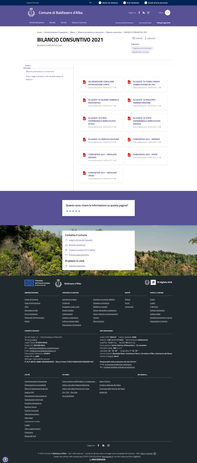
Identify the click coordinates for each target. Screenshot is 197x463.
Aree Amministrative (32, 303)
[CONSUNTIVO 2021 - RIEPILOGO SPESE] (84, 172)
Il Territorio (154, 306)
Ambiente (66, 303)
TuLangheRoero (68, 396)
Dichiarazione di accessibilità (35, 385)
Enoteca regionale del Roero (110, 385)
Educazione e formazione (71, 325)
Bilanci (72, 32)
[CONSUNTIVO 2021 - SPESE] (129, 154)
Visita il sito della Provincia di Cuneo (75, 388)
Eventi (152, 299)
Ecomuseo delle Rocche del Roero (112, 388)
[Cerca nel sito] (167, 12)
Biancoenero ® (107, 456)
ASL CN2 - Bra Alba (69, 392)
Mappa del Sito (30, 436)
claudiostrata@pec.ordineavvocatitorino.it (119, 367)
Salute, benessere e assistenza (104, 310)
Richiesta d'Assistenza (33, 403)
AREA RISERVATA (98, 459)
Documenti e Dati (31, 310)
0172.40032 (32, 339)
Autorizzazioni (67, 314)
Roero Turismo (104, 381)
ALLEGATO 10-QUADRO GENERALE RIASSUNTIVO (103, 101)
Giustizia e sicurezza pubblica (104, 299)
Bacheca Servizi (30, 407)
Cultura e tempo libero (70, 321)
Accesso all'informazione (124, 22)
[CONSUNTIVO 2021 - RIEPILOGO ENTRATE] (84, 154)
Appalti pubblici (68, 310)
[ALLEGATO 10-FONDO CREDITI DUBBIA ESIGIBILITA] (129, 81)
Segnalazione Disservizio (34, 399)
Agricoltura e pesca (69, 299)
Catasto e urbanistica (70, 317)
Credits (27, 425)
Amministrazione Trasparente (56, 32)
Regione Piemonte (33, 2)
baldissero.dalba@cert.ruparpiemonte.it (44, 348)
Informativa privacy (32, 414)
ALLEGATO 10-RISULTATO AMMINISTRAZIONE (144, 101)
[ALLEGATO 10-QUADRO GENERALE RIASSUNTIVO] (84, 100)
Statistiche (29, 432)
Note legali (29, 417)
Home (39, 32)
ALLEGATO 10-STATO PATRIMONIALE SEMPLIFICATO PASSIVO (146, 120)
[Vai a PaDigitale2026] (158, 282)
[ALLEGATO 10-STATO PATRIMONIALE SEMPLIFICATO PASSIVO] (129, 118)
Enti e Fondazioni (31, 314)
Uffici (26, 306)
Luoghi (152, 303)
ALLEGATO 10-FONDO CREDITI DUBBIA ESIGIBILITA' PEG (146, 83)
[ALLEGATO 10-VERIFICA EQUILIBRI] (84, 139)
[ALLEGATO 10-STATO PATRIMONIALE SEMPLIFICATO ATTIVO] (84, 118)
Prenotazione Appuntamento (36, 396)
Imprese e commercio (101, 303)
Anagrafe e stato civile (70, 306)
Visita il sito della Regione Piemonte (75, 385)
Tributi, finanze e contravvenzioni (105, 314)
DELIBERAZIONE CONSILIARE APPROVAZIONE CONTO (101, 83)
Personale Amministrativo (34, 317)
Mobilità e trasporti (100, 306)
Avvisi (127, 303)
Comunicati (129, 306)
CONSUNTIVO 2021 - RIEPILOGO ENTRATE (102, 156)
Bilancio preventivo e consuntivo (91, 32)
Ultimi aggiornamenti (32, 428)
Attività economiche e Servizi (161, 317)
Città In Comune (146, 453)
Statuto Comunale (32, 410)
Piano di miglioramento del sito (36, 388)
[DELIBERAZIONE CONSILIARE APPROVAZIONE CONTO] (84, 81)
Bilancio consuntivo (114, 32)
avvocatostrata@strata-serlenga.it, (118, 364)
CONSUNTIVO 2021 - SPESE (145, 154)
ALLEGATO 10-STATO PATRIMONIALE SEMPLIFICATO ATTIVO (102, 120)
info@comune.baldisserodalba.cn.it (43, 350)
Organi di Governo (31, 299)
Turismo (96, 317)
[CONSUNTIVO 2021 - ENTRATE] (129, 139)
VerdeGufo (103, 392)
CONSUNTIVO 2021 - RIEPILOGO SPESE (102, 174)
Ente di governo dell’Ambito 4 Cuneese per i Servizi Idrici (83, 381)
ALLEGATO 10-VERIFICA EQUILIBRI (103, 139)
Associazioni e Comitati (158, 321)
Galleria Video (155, 314)
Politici (27, 321)
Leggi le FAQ (29, 392)
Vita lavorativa (98, 321)
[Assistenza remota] (154, 453)
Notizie (127, 299)
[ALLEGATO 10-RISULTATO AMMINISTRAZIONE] (129, 100)
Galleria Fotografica (157, 310)
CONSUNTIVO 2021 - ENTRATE (146, 139)
